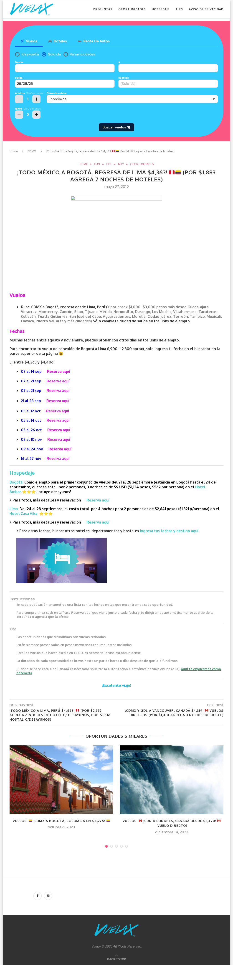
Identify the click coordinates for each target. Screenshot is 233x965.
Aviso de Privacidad (206, 9)
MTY (121, 164)
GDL (109, 164)
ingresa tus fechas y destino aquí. (170, 531)
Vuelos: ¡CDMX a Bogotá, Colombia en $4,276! (59, 821)
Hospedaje (161, 9)
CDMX (32, 151)
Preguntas (102, 9)
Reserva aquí (58, 371)
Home (14, 151)
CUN (97, 164)
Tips (179, 9)
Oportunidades (132, 9)
